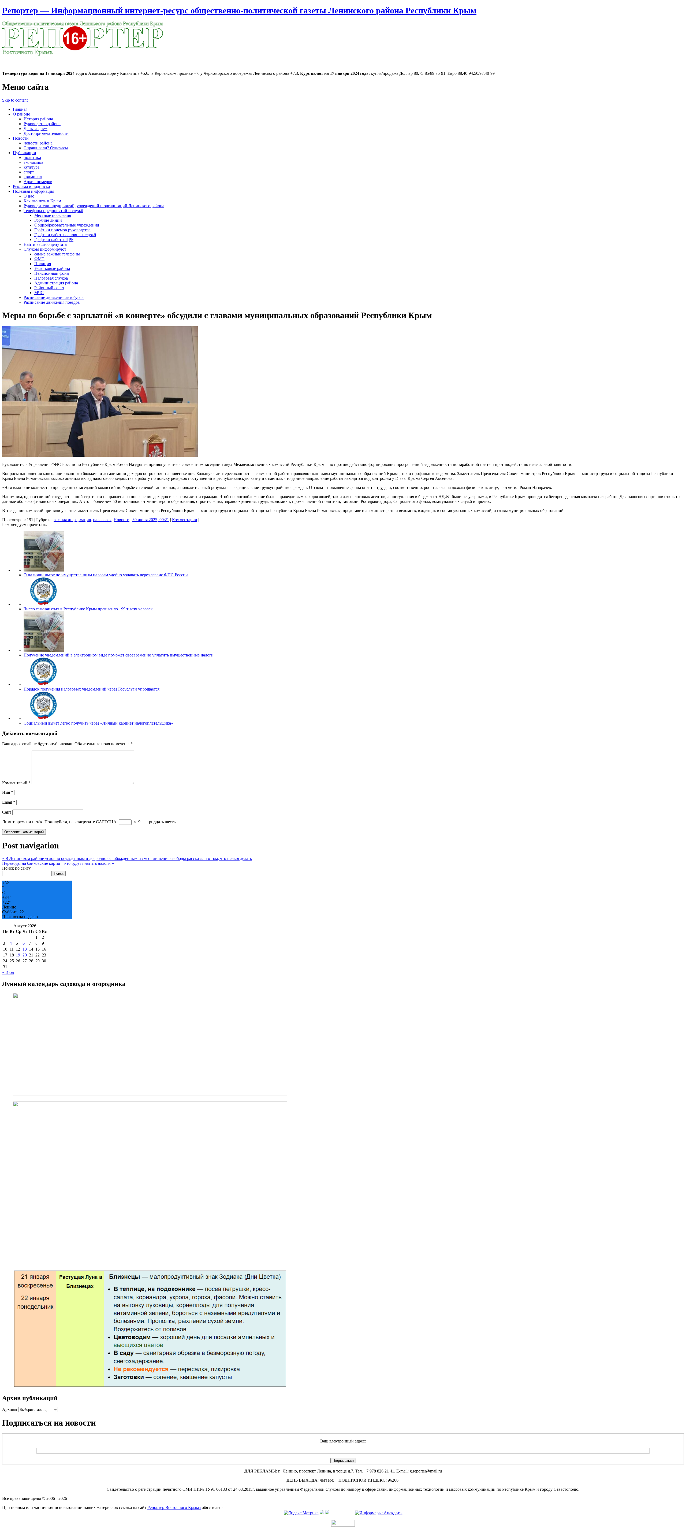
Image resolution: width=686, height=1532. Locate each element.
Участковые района (52, 268)
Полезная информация (33, 191)
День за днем (35, 128)
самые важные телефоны (57, 254)
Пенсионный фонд (51, 273)
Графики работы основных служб (65, 234)
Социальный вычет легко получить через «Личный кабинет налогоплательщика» (98, 723)
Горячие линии (48, 220)
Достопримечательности (46, 133)
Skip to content (15, 100)
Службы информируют (45, 249)
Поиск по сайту (16, 868)
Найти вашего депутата (45, 244)
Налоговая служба (51, 278)
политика (32, 157)
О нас (29, 196)
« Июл (8, 972)
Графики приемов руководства (62, 230)
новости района (38, 143)
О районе (21, 114)
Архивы (9, 1409)
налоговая (102, 519)
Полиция (42, 263)
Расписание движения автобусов (54, 297)
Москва (9, 59)
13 (25, 949)
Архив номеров (38, 181)
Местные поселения (52, 215)
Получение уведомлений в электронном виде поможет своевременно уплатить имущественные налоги (119, 655)
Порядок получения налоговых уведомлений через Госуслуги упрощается (91, 689)
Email (8, 802)
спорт (29, 172)
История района (38, 119)
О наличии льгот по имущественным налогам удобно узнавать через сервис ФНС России (106, 575)
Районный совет (49, 287)
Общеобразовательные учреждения (66, 225)
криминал (33, 177)
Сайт (6, 812)
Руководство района (42, 123)
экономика (33, 162)
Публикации (24, 152)
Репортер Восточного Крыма (174, 1507)
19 (18, 955)
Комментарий (16, 783)
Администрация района (56, 283)
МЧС (39, 292)
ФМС (39, 259)
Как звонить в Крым (42, 201)
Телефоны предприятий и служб (53, 210)
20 (25, 955)
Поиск (59, 873)
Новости (21, 138)
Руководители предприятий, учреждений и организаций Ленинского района (94, 205)
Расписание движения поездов (52, 302)
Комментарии (184, 519)
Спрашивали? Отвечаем (46, 148)
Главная (20, 109)
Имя (7, 792)
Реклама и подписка (31, 186)
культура (31, 167)
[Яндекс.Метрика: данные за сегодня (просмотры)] (301, 1513)
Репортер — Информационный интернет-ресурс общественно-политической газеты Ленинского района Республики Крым (239, 10)
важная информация (72, 519)
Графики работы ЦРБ (53, 239)
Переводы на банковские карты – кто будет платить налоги (58, 863)
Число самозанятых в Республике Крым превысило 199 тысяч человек (88, 609)
